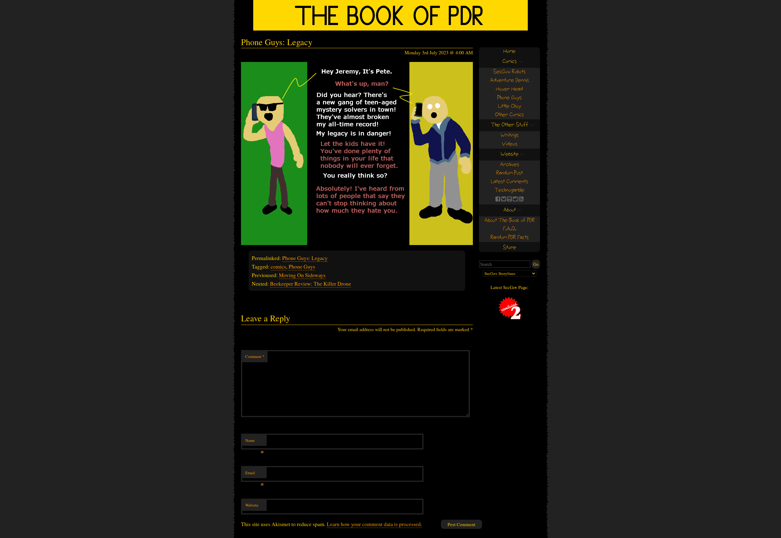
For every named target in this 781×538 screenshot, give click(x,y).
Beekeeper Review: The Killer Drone (310, 283)
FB (497, 199)
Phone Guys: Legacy (305, 258)
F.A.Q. (509, 229)
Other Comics (509, 114)
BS (503, 199)
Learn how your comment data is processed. (374, 524)
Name (254, 442)
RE (515, 199)
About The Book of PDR (509, 220)
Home (509, 51)
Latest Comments (509, 181)
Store (509, 247)
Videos (509, 144)
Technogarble (509, 190)
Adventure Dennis (509, 80)
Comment (255, 356)
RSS (521, 199)
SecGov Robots (509, 71)
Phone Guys (302, 266)
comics (278, 266)
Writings (510, 135)
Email (254, 474)
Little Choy (509, 106)
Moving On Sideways (302, 275)
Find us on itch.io (509, 199)
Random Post (509, 173)
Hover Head (509, 89)
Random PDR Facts (510, 237)
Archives (509, 164)
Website (251, 505)
